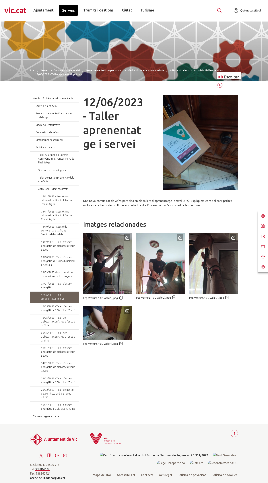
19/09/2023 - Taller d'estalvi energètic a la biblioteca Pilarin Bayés (58, 246)
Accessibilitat (126, 475)
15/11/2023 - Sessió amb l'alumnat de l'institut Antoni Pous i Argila (56, 200)
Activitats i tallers (179, 70)
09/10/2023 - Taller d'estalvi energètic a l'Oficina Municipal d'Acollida (58, 261)
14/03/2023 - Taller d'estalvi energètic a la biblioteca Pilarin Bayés (58, 367)
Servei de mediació (46, 106)
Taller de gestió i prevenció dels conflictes (56, 179)
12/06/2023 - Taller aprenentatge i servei (53, 296)
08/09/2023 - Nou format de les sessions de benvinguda (57, 274)
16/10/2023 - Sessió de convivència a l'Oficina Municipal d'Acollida (54, 230)
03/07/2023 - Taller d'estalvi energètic (56, 285)
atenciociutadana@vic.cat (47, 478)
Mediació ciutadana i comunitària (146, 70)
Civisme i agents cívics (46, 416)
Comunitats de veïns (47, 132)
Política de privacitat (192, 475)
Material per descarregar (49, 139)
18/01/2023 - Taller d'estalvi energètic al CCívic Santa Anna (58, 406)
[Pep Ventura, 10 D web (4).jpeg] (107, 323)
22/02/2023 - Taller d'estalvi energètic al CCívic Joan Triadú (58, 380)
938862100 (42, 469)
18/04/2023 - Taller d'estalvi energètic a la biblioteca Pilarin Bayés (58, 352)
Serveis (44, 70)
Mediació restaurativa (48, 124)
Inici (32, 70)
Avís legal (165, 475)
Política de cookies (224, 475)
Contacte (147, 475)
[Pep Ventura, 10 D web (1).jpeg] (107, 263)
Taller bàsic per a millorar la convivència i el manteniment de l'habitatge (56, 158)
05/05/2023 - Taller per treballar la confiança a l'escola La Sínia (58, 336)
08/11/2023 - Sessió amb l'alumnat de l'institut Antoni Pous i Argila (56, 215)
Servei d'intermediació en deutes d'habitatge (54, 115)
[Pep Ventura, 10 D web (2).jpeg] (160, 263)
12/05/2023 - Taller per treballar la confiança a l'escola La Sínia (58, 321)
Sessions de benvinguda (52, 170)
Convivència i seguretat (67, 70)
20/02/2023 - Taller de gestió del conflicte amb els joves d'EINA (57, 393)
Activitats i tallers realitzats (209, 70)
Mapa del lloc (102, 475)
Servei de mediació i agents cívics (104, 70)
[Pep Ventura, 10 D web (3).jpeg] (213, 263)
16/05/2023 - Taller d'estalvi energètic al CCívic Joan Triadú (58, 308)
